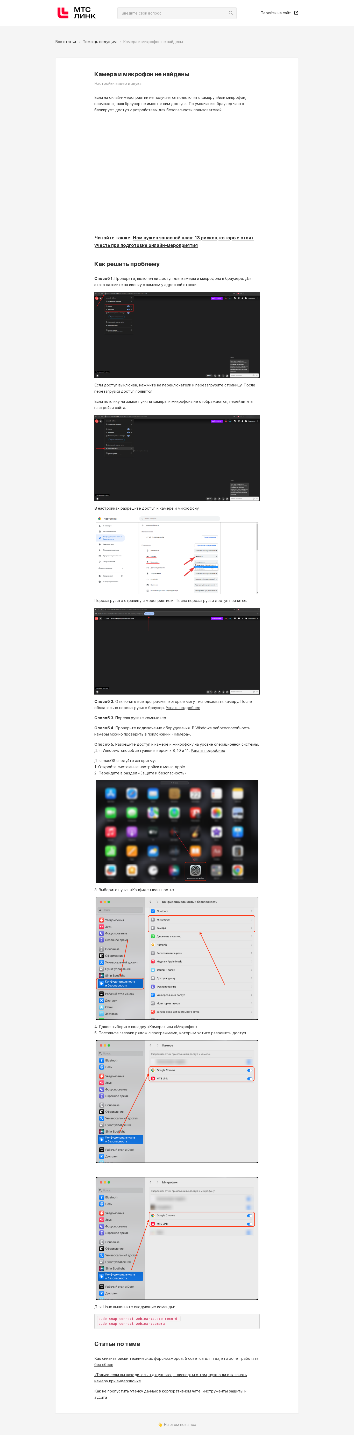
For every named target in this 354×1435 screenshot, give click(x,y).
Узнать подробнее (183, 707)
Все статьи (65, 41)
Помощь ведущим (99, 41)
